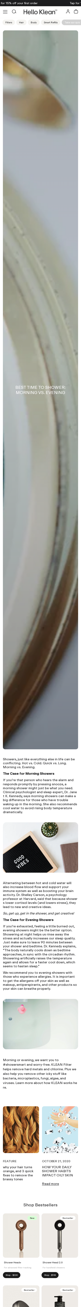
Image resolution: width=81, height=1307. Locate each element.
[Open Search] (14, 12)
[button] (76, 12)
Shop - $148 (50, 1275)
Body (34, 22)
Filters (8, 22)
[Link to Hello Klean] (41, 11)
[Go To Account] (68, 12)
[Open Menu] (5, 12)
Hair (21, 22)
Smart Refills (51, 22)
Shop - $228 (12, 1275)
